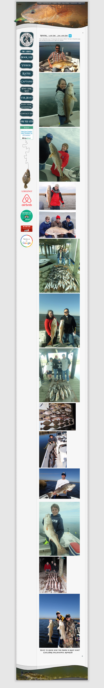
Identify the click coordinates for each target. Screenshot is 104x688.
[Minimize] (82, 32)
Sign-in (19, 4)
